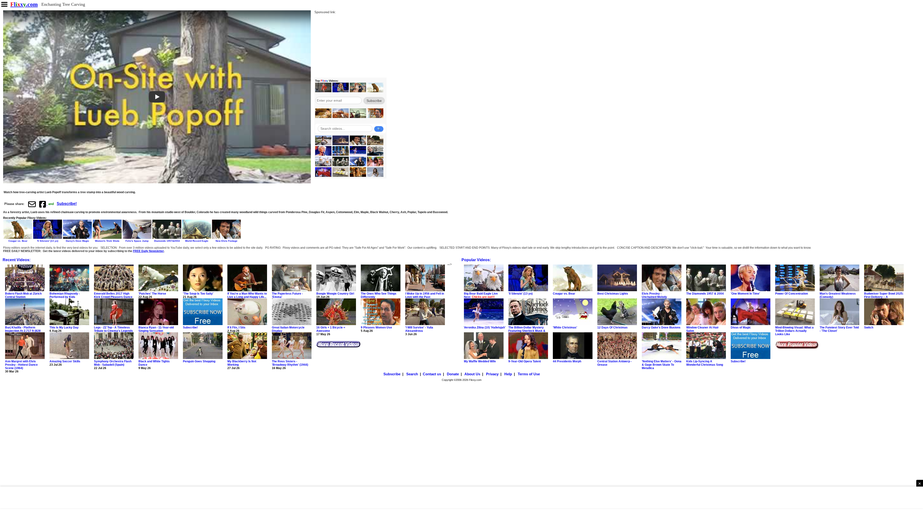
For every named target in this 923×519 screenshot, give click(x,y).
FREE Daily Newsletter (148, 251)
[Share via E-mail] (32, 204)
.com (24, 4)
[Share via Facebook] (43, 204)
